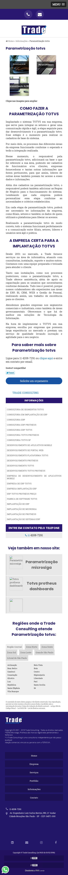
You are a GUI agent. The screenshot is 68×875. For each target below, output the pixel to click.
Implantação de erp (18, 504)
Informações (33, 400)
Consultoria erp (16, 419)
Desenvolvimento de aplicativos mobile (29, 445)
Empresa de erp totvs (19, 483)
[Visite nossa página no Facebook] (56, 842)
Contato (34, 797)
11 (35, 535)
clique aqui (46, 358)
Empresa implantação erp (22, 488)
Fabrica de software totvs (22, 499)
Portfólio (34, 780)
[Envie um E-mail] (40, 14)
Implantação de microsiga (22, 509)
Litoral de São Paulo (17, 658)
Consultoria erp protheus (21, 424)
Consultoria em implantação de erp (27, 414)
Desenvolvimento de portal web (25, 450)
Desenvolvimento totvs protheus (26, 470)
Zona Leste (25, 652)
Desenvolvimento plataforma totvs (27, 455)
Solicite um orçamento (34, 381)
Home (34, 755)
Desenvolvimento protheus (22, 460)
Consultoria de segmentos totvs (25, 409)
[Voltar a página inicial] (34, 28)
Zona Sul (11, 652)
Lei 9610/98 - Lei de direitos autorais (31, 708)
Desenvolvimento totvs (20, 465)
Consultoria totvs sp (19, 440)
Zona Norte (31, 646)
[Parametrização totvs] (19, 64)
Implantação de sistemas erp (23, 519)
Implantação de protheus (21, 514)
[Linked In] (12, 842)
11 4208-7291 (15, 809)
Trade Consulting (25, 392)
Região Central (14, 646)
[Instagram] (41, 842)
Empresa (34, 764)
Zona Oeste (47, 646)
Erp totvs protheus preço (21, 493)
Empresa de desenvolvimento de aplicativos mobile (34, 477)
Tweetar (10, 372)
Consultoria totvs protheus (23, 435)
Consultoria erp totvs (19, 430)
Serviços (34, 772)
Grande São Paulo (44, 652)
